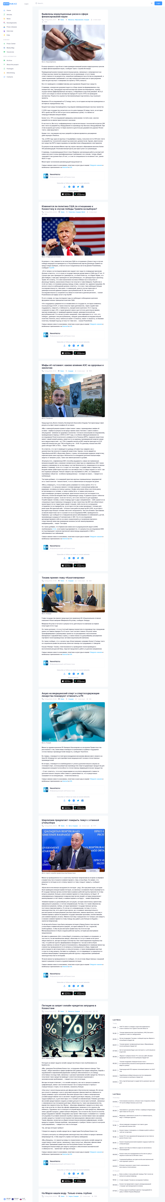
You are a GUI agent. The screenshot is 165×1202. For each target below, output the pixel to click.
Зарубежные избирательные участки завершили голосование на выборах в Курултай (135, 1076)
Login (158, 3)
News (62, 19)
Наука (71, 1196)
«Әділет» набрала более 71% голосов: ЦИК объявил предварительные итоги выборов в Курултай (136, 1056)
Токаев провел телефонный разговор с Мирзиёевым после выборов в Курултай (136, 1045)
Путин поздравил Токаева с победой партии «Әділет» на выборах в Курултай (137, 1039)
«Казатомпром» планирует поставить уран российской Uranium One (133, 1125)
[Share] (64, 186)
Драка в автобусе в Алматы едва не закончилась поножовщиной (135, 1148)
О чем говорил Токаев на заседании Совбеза (133, 1180)
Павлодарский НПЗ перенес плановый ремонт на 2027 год (137, 1070)
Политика (72, 212)
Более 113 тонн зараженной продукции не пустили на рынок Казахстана (136, 1137)
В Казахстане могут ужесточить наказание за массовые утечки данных (134, 1166)
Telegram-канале (96, 165)
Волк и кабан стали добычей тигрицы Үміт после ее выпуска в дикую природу (136, 1175)
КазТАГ (51, 268)
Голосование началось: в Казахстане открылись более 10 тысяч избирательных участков (137, 1102)
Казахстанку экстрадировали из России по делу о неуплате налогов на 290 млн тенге (135, 1154)
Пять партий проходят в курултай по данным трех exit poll (137, 1082)
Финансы (71, 19)
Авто (70, 826)
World (83, 212)
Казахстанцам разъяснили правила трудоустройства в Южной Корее (136, 1142)
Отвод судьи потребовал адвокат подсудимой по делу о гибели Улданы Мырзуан (135, 1191)
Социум (86, 19)
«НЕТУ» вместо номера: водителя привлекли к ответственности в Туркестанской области (134, 1027)
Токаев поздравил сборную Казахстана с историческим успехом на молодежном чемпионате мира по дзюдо (136, 1063)
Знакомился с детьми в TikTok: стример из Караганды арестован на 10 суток (137, 1110)
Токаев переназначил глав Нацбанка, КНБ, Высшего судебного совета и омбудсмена (136, 1033)
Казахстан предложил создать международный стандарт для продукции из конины (135, 1185)
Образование (79, 19)
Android (65, 167)
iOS (71, 167)
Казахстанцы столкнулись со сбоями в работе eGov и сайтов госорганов (136, 1131)
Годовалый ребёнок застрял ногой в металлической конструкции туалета (136, 1160)
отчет (54, 529)
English (26, 4)
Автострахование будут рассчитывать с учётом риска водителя (137, 1051)
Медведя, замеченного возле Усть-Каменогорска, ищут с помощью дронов (135, 1116)
